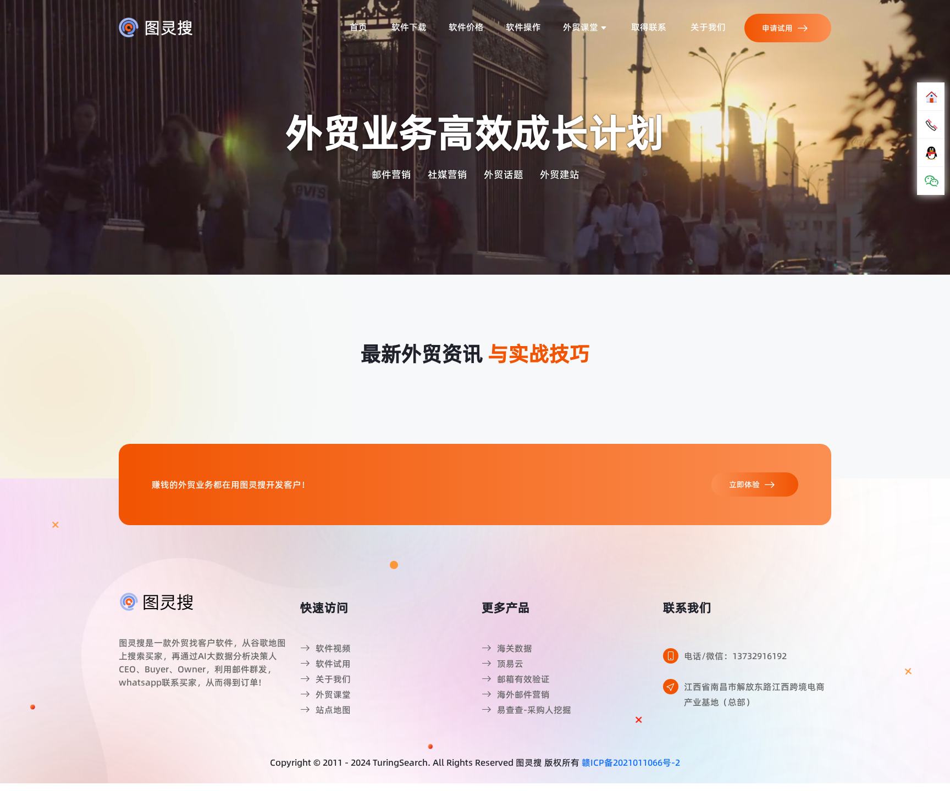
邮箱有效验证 (523, 679)
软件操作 (523, 27)
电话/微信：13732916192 (735, 656)
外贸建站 (559, 174)
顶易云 (510, 664)
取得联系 (648, 27)
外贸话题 (503, 174)
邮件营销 (391, 174)
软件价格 (466, 27)
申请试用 (777, 28)
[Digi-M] (157, 601)
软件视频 (333, 648)
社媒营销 (447, 174)
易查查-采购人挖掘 (534, 710)
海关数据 (514, 648)
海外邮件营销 (523, 694)
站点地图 (333, 710)
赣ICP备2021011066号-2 (631, 762)
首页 (358, 27)
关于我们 (708, 27)
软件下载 (409, 27)
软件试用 (333, 664)
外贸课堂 (581, 27)
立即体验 (744, 484)
